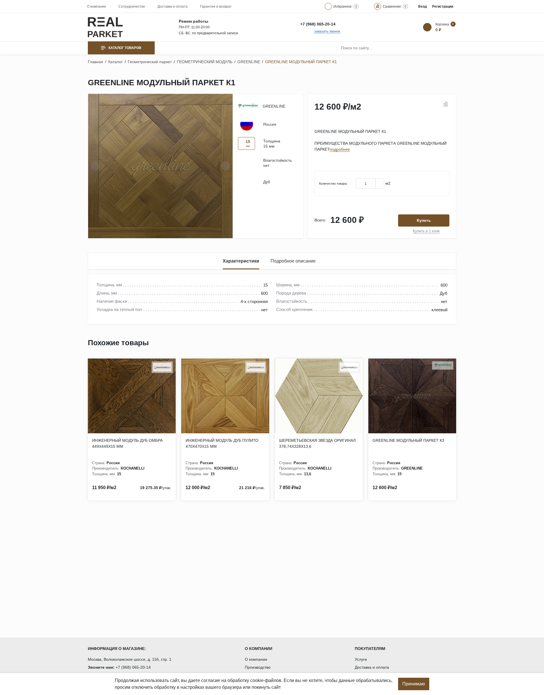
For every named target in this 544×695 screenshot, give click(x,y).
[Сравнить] (445, 104)
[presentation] (95, 165)
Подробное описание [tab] (293, 261)
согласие (210, 680)
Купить (424, 220)
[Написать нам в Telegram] (355, 24)
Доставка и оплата (173, 6)
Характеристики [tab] (241, 261)
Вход (422, 6)
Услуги (361, 659)
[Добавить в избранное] (437, 104)
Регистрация (442, 6)
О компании (96, 6)
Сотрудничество (131, 6)
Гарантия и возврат (216, 6)
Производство (258, 667)
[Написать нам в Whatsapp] (343, 24)
